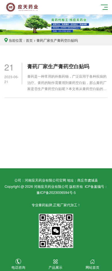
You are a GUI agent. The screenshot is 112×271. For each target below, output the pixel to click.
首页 (29, 40)
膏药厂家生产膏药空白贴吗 (58, 66)
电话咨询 (18, 267)
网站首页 (92, 267)
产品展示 (55, 267)
